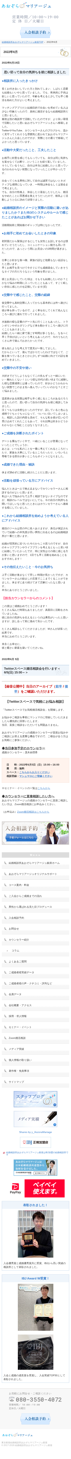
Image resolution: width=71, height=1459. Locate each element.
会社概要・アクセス (20, 1005)
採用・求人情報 (18, 1016)
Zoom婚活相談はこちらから (33, 811)
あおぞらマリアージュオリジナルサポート (33, 873)
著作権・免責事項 (19, 1070)
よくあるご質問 (18, 961)
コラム (15, 950)
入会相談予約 (16, 917)
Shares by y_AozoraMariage (35, 1132)
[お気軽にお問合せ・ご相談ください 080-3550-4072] (35, 18)
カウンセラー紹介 (19, 939)
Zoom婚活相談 (17, 1037)
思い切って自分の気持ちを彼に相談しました (35, 72)
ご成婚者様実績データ (21, 972)
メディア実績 (16, 1049)
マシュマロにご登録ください (35, 776)
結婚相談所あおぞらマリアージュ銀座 (33, 1445)
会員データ (15, 994)
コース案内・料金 (19, 884)
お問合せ (14, 928)
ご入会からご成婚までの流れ (25, 896)
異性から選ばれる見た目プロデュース (30, 906)
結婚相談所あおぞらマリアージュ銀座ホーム (34, 862)
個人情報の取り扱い (20, 1060)
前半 (59, 686)
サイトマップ (16, 1081)
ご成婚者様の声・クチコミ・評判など (30, 983)
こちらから (44, 788)
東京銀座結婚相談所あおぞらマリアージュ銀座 (24, 1442)
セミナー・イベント (20, 1027)
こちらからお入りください (34, 772)
